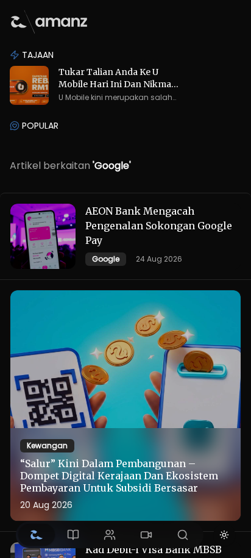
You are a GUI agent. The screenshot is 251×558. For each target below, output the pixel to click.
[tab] (36, 535)
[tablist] (109, 534)
